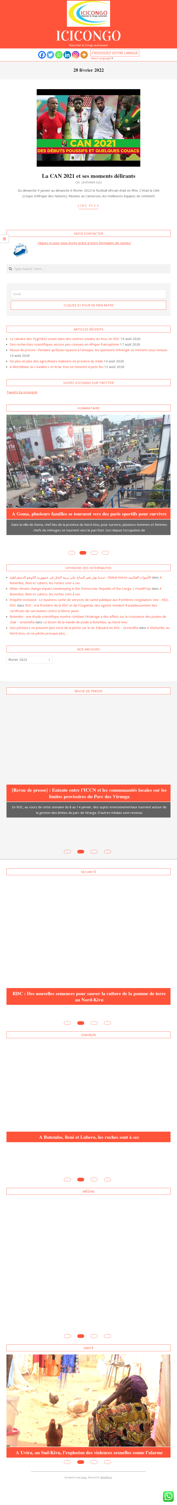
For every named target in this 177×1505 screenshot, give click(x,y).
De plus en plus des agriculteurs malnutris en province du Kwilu (56, 361)
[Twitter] (50, 55)
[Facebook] (42, 55)
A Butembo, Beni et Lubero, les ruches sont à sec (89, 1080)
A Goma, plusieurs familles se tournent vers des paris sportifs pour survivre (89, 513)
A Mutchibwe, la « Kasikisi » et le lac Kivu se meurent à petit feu (56, 367)
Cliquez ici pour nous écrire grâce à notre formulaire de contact (84, 243)
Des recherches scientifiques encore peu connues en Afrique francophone (64, 344)
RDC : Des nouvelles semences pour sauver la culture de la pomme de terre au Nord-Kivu (89, 953)
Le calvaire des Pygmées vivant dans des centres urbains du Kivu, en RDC (65, 339)
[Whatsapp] (59, 55)
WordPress (106, 1449)
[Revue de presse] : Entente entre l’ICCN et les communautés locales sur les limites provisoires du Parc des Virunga (89, 779)
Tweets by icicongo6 (21, 392)
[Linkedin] (67, 55)
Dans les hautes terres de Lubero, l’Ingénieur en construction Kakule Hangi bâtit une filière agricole (89, 1274)
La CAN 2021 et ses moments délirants (88, 176)
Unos (84, 1449)
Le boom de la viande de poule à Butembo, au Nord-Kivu (85, 609)
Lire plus (88, 205)
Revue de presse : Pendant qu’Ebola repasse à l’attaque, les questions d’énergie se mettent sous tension (88, 350)
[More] (84, 55)
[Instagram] (75, 55)
